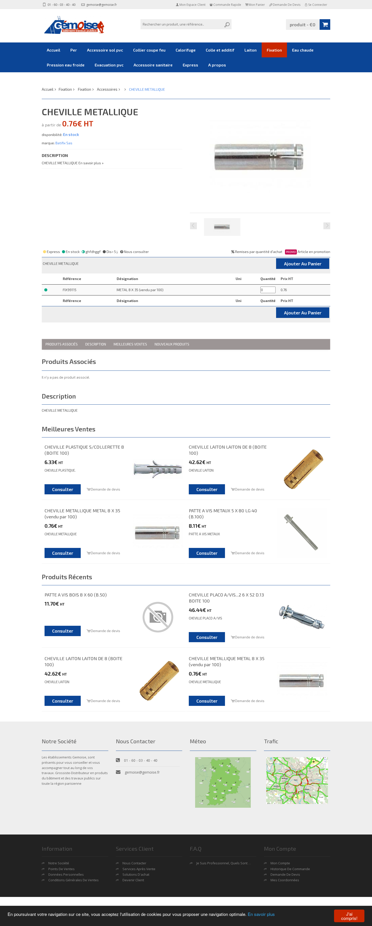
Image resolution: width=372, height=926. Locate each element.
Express (190, 64)
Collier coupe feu (149, 50)
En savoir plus (261, 914)
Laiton (250, 50)
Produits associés (62, 344)
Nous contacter (134, 863)
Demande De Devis (285, 874)
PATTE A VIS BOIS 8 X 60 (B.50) (76, 594)
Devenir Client (133, 880)
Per (73, 50)
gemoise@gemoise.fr (101, 5)
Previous (193, 225)
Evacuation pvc (109, 64)
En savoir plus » (91, 163)
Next (326, 225)
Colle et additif (220, 50)
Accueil (53, 50)
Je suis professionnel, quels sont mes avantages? (235, 863)
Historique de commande (290, 869)
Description (95, 344)
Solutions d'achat (135, 874)
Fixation (274, 50)
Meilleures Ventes (130, 344)
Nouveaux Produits (172, 344)
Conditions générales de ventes (73, 880)
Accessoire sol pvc (105, 50)
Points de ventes (61, 869)
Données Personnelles (66, 874)
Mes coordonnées (285, 880)
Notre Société (58, 863)
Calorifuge (186, 50)
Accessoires (107, 89)
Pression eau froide (66, 64)
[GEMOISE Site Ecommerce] (74, 25)
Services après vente (138, 869)
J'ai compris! (349, 916)
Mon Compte (280, 863)
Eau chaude (303, 50)
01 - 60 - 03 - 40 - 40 (61, 5)
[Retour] (124, 89)
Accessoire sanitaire (153, 64)
